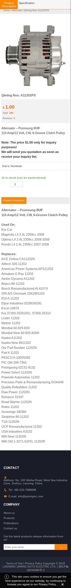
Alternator (17, 10)
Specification (27, 3)
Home (7, 10)
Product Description (9, 4)
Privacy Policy (33, 563)
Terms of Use (14, 563)
